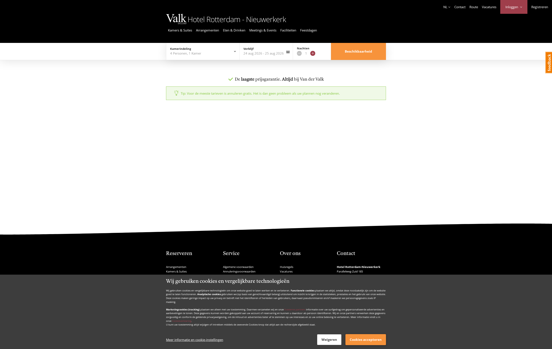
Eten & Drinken (234, 30)
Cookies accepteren (366, 339)
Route (473, 7)
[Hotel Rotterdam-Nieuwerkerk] (226, 25)
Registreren (539, 7)
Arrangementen (207, 30)
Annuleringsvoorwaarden (239, 271)
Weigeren (329, 339)
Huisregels (286, 267)
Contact (460, 7)
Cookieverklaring (181, 320)
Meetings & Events (262, 30)
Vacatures (489, 7)
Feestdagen (308, 30)
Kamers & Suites (180, 30)
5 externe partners (294, 309)
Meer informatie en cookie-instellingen (194, 340)
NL (445, 7)
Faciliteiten (288, 30)
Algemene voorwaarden (238, 267)
